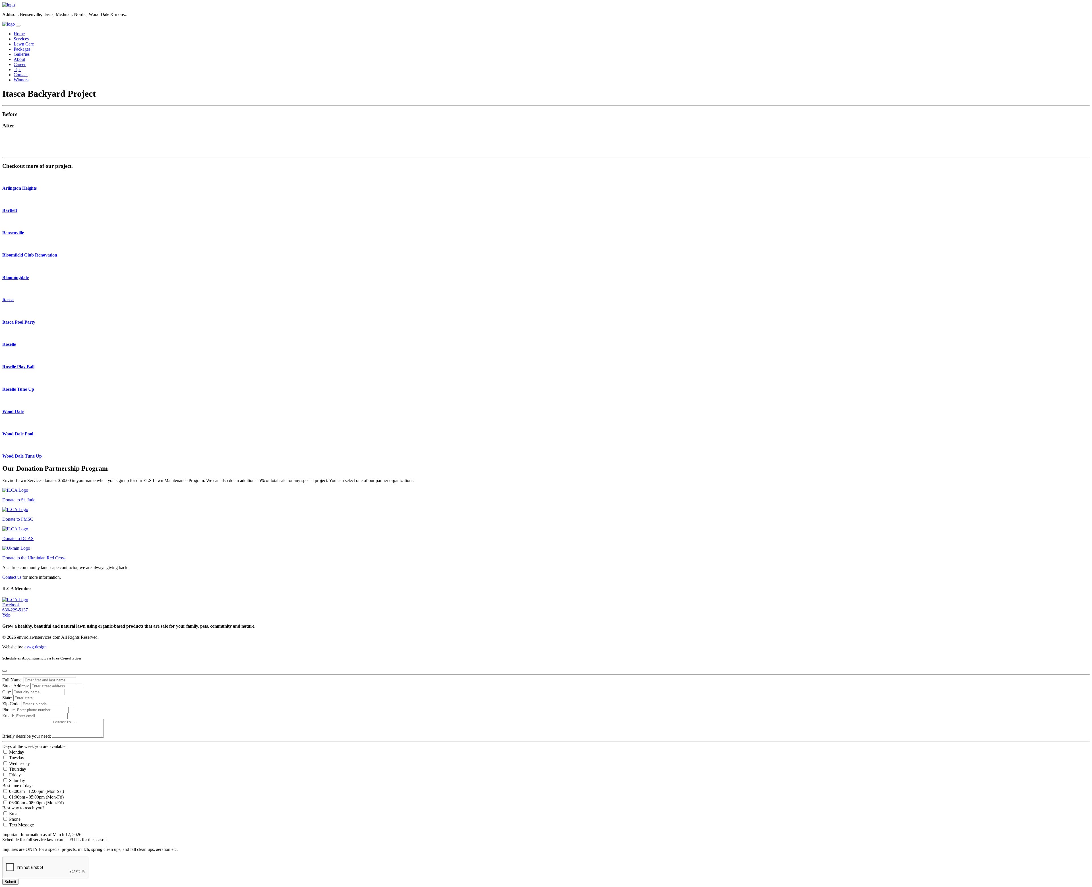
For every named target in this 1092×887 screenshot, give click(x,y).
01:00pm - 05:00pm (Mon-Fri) (36, 797)
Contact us (12, 577)
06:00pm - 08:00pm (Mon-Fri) (36, 802)
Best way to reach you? (23, 807)
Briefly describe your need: (27, 736)
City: (7, 691)
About (19, 59)
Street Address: (16, 685)
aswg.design (35, 646)
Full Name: (12, 679)
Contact (21, 74)
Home (19, 33)
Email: (8, 715)
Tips (17, 69)
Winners (21, 79)
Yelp (6, 615)
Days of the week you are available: (34, 746)
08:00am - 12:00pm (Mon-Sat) (36, 791)
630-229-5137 (15, 609)
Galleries (22, 54)
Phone (14, 819)
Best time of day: (17, 785)
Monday (16, 752)
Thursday (17, 769)
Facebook (11, 604)
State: (7, 697)
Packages (22, 49)
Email (14, 813)
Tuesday (16, 757)
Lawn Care (24, 44)
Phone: (8, 709)
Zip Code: (12, 703)
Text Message (21, 824)
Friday (14, 774)
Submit (10, 882)
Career (20, 64)
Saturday (16, 780)
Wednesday (19, 763)
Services (21, 38)
